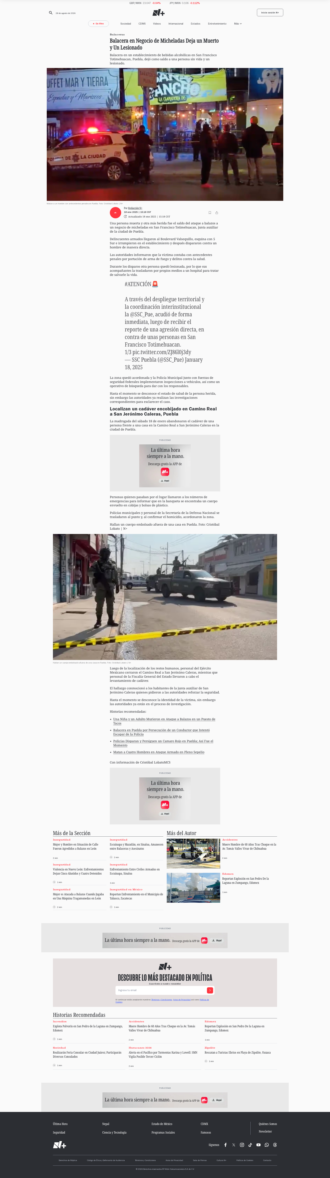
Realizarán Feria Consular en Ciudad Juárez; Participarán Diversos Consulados (87, 1054)
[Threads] (275, 1145)
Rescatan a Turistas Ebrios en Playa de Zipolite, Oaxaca (238, 1052)
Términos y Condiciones (145, 1161)
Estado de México (162, 1124)
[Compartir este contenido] (216, 212)
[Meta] (225, 1145)
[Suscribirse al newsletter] (210, 990)
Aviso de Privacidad (182, 1000)
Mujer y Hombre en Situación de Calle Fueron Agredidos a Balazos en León (75, 846)
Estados (195, 24)
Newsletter (265, 1131)
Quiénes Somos (268, 1124)
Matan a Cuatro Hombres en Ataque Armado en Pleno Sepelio (158, 752)
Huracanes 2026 (140, 1048)
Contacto (267, 1161)
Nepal (105, 1124)
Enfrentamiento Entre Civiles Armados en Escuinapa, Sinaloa (135, 871)
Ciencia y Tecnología (114, 1132)
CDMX (142, 24)
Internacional (175, 24)
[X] (234, 1145)
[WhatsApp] (267, 1145)
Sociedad (125, 24)
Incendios (60, 1021)
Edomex (228, 874)
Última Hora (60, 1124)
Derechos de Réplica (68, 1161)
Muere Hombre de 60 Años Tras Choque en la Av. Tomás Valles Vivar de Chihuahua (249, 846)
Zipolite (210, 1048)
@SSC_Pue (141, 314)
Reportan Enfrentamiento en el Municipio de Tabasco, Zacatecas (136, 896)
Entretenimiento (217, 24)
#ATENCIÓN (138, 284)
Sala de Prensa (200, 1161)
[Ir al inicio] (59, 1145)
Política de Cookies (244, 1161)
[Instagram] (242, 1145)
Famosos (206, 1132)
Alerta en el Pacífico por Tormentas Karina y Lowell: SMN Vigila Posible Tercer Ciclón (163, 1054)
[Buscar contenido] (50, 12)
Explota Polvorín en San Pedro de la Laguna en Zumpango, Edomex (88, 1028)
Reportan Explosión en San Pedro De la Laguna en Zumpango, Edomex (245, 880)
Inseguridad (61, 839)
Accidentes (230, 839)
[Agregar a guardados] (209, 212)
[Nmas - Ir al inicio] (158, 12)
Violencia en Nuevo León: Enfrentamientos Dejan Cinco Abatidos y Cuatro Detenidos (78, 871)
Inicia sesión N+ (270, 13)
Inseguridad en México (126, 889)
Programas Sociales (163, 1132)
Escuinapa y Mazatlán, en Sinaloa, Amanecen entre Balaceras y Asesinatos (136, 846)
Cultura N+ (221, 1161)
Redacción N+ (135, 208)
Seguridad (59, 1132)
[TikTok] (250, 1145)
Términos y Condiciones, (162, 1000)
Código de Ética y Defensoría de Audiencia (106, 1161)
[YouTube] (258, 1145)
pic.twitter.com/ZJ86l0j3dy (162, 352)
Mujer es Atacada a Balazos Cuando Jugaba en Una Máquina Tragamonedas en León (78, 896)
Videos (157, 24)
